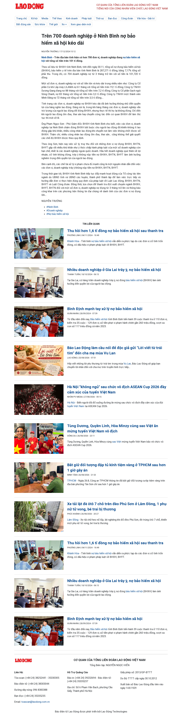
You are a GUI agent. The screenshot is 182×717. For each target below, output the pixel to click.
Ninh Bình (46, 57)
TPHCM (71, 480)
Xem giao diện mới (81, 24)
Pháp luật (87, 18)
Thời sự (100, 18)
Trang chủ (21, 18)
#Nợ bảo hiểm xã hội (57, 213)
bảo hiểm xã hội (134, 280)
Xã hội (34, 18)
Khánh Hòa (73, 241)
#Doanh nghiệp (54, 210)
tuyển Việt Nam (75, 406)
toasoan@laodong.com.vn (35, 701)
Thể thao (57, 18)
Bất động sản (23, 24)
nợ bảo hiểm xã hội (101, 241)
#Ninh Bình (52, 206)
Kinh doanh (72, 18)
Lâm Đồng (73, 519)
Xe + (64, 24)
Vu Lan (127, 363)
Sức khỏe (40, 24)
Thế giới (53, 24)
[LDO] (39, 244)
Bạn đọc (112, 18)
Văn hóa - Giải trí (146, 18)
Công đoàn (127, 18)
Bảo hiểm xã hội (98, 319)
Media (44, 18)
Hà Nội (71, 402)
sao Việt (116, 441)
